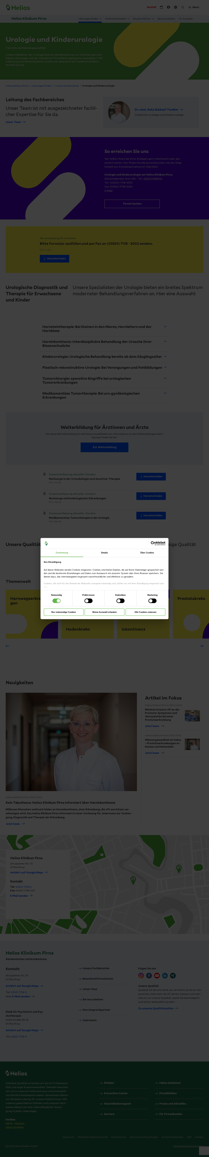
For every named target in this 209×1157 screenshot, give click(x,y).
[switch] (88, 600)
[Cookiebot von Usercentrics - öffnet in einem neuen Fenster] (152, 543)
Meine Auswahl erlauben (104, 612)
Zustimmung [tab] (62, 553)
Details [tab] (104, 553)
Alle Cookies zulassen (145, 612)
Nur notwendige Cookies (63, 612)
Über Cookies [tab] (147, 553)
